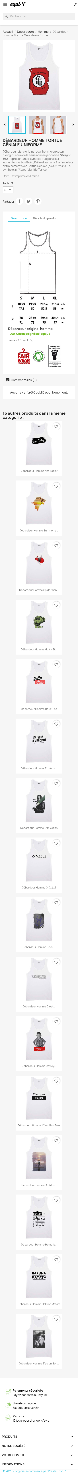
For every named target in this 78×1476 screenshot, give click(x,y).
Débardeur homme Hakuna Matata (39, 1304)
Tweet (28, 201)
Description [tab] (19, 218)
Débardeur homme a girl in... (39, 1185)
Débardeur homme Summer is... (39, 530)
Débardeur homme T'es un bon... (39, 1363)
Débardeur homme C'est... (39, 1006)
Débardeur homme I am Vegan (39, 828)
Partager (19, 201)
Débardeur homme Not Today (39, 471)
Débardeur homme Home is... (39, 1244)
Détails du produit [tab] (45, 218)
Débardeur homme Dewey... (39, 1066)
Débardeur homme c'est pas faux (39, 1125)
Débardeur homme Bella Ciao (39, 709)
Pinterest (38, 201)
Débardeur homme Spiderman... (39, 590)
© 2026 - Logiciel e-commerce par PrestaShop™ (34, 1471)
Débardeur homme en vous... (39, 768)
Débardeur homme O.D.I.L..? (39, 887)
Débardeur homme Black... (39, 947)
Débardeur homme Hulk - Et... (39, 649)
